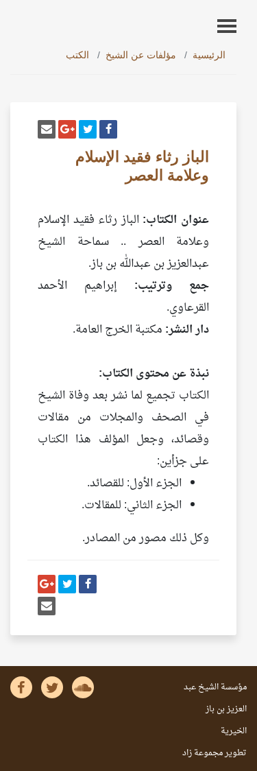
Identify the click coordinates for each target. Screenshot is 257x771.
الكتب (77, 54)
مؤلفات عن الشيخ (141, 54)
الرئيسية (209, 54)
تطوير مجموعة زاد (214, 753)
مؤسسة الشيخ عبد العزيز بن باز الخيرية (215, 709)
